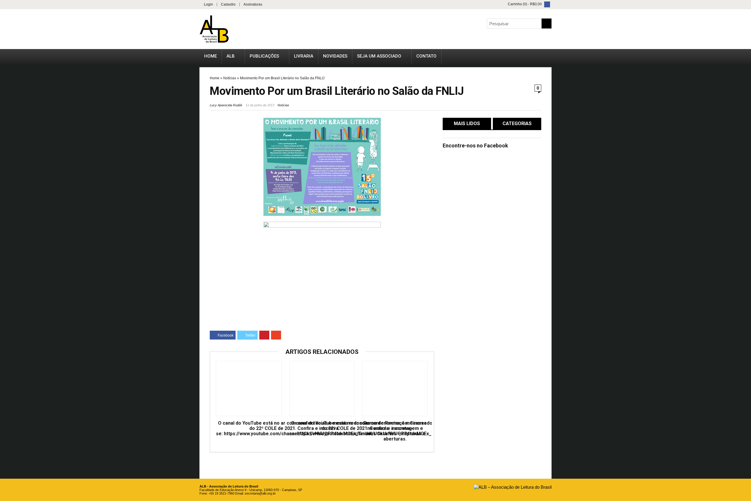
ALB (230, 56)
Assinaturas (252, 4)
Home (210, 56)
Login (208, 4)
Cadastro (228, 4)
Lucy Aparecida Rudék (226, 105)
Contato (426, 56)
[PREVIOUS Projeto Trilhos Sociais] (6, 236)
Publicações (264, 56)
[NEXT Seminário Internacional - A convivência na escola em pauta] (745, 236)
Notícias (229, 78)
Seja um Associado (379, 56)
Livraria (303, 56)
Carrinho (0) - (524, 4)
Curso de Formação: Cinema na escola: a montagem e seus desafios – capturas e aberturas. (395, 431)
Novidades (335, 56)
